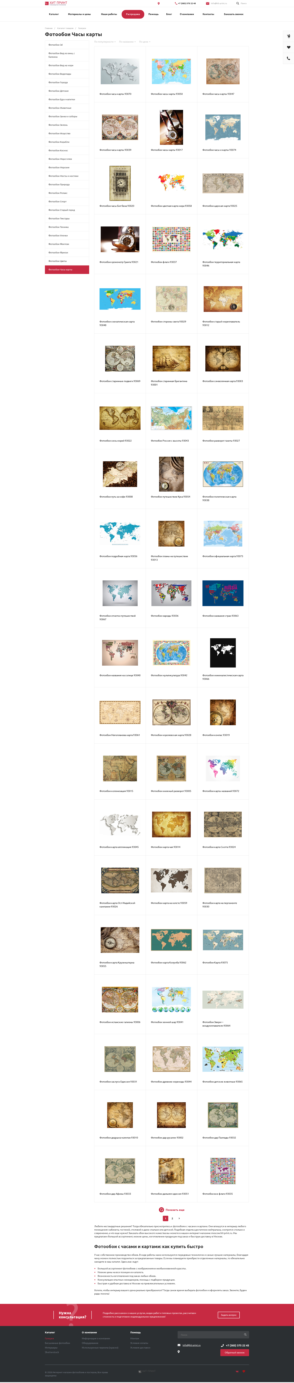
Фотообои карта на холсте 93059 (169, 903)
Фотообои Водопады (59, 74)
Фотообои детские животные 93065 (222, 1081)
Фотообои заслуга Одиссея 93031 (118, 1081)
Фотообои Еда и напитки (61, 99)
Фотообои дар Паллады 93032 (219, 1137)
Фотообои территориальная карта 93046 (221, 264)
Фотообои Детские (58, 91)
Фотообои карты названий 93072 (220, 791)
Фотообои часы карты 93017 (167, 150)
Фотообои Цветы (57, 261)
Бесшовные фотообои (57, 1343)
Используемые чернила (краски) (100, 1347)
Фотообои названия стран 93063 (220, 615)
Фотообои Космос (58, 150)
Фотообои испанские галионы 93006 (120, 1022)
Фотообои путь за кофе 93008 (116, 496)
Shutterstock (52, 1352)
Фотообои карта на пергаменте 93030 (219, 905)
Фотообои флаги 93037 (164, 262)
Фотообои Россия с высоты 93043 (170, 440)
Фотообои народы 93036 (164, 615)
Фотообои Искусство (59, 133)
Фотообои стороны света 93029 (168, 321)
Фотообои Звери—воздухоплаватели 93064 (216, 1024)
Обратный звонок (235, 1352)
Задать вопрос (229, 1315)
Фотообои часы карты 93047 (218, 94)
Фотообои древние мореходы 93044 (171, 1081)
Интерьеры (51, 1347)
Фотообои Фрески (58, 252)
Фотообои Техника (58, 227)
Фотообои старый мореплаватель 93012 (221, 323)
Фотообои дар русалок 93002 (167, 1137)
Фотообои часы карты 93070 (115, 94)
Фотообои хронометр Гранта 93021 (119, 262)
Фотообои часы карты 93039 (115, 150)
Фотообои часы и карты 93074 (219, 150)
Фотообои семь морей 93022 (116, 440)
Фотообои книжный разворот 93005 (171, 791)
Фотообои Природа (59, 184)
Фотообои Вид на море (60, 65)
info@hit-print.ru (219, 3)
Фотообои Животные (59, 108)
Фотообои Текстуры (59, 218)
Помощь (135, 1332)
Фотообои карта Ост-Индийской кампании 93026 (117, 905)
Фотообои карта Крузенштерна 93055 (117, 964)
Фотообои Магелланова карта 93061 (120, 735)
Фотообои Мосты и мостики (63, 176)
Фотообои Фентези (58, 244)
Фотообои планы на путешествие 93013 (169, 558)
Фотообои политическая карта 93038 (219, 498)
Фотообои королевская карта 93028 (171, 735)
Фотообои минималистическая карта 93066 (222, 677)
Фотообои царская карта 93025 (219, 206)
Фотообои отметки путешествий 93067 (118, 617)
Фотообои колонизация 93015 (116, 791)
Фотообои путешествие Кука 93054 (170, 496)
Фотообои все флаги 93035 (217, 1193)
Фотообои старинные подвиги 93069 (120, 381)
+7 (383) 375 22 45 (187, 3)
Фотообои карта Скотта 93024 (219, 847)
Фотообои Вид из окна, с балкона (61, 55)
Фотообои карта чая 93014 (165, 847)
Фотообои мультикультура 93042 (169, 675)
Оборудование (90, 1343)
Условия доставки (140, 1347)
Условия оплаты (139, 1343)
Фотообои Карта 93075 (215, 962)
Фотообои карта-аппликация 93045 (119, 847)
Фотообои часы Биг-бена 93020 (117, 206)
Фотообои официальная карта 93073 (222, 556)
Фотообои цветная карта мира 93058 (171, 206)
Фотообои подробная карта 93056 (118, 556)
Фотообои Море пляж (60, 159)
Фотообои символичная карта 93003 (222, 381)
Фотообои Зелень (58, 125)
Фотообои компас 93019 (216, 735)
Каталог (50, 1332)
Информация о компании (96, 1338)
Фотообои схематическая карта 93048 (117, 323)
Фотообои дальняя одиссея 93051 (170, 1193)
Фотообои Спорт (57, 201)
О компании (89, 1332)
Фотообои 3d (55, 45)
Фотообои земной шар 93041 (167, 1022)
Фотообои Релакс (57, 193)
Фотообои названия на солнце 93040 (120, 675)
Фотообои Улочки (58, 235)
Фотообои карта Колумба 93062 (168, 962)
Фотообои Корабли (58, 142)
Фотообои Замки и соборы (62, 116)
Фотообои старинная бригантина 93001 (169, 383)
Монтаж (134, 1338)
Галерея (49, 1338)
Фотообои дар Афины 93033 (115, 1193)
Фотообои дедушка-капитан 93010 (119, 1137)
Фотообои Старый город (61, 210)
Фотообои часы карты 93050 (167, 94)
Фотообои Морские (58, 167)
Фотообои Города (58, 82)
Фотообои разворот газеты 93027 (221, 440)
